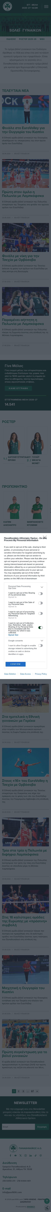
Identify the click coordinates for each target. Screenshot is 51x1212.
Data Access (25, 674)
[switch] (40, 593)
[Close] (45, 538)
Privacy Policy (41, 674)
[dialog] (25, 606)
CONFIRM (15, 664)
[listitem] (25, 587)
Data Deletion (10, 674)
